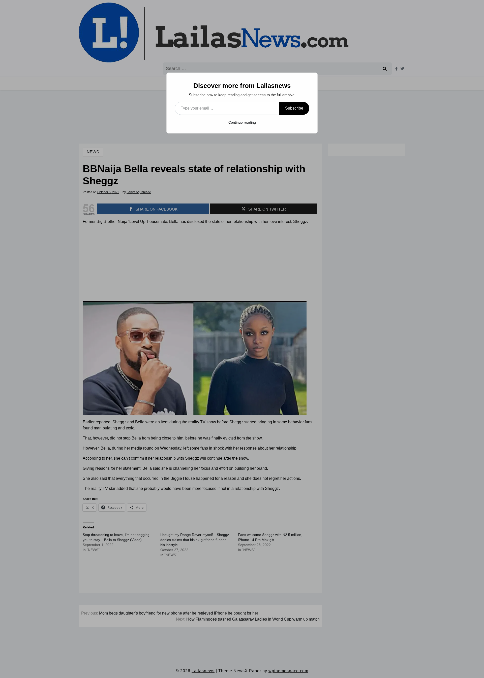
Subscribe (294, 108)
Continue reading (242, 122)
